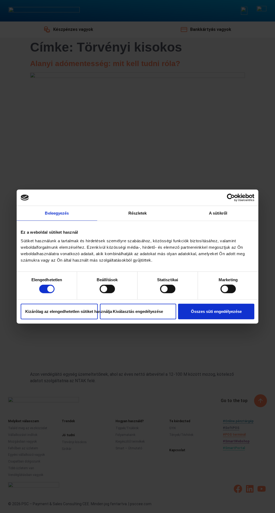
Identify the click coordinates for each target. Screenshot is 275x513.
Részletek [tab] (137, 213)
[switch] (107, 289)
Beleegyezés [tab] (57, 213)
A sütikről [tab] (218, 213)
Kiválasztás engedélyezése (138, 311)
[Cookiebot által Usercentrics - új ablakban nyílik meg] (230, 198)
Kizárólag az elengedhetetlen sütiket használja (61, 311)
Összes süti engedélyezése (216, 311)
